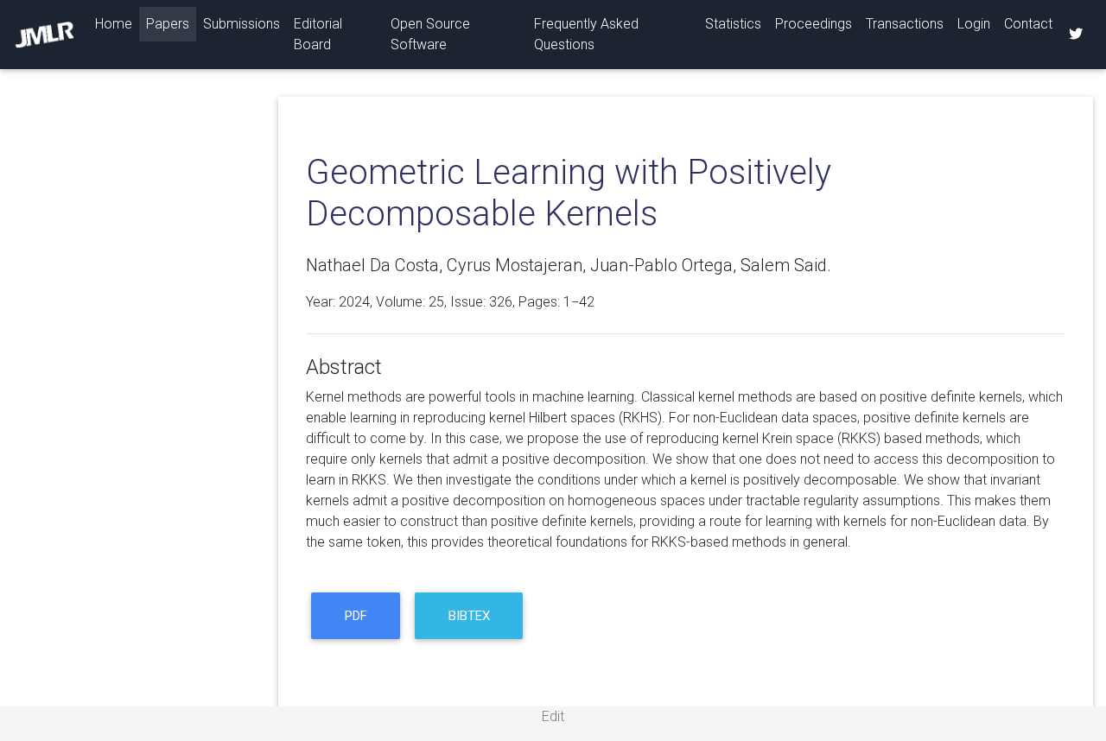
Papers (167, 24)
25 (436, 302)
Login (973, 24)
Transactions (905, 24)
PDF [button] (356, 616)
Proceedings (813, 24)
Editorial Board (318, 34)
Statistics (733, 24)
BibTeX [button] (469, 616)
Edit (553, 716)
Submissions (241, 24)
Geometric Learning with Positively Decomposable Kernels (568, 193)
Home (117, 23)
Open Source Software (430, 34)
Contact (1028, 24)
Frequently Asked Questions (586, 34)
